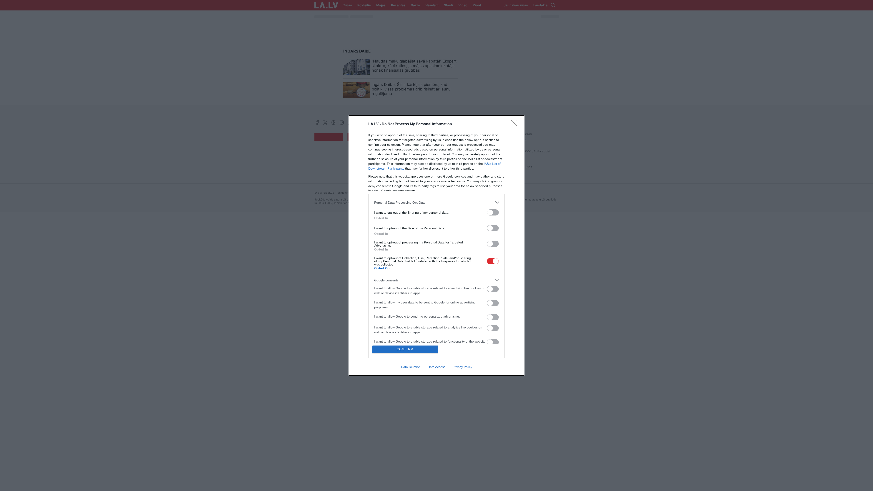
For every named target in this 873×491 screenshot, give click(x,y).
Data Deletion (411, 367)
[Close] (515, 124)
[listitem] (436, 202)
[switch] (493, 212)
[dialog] (436, 245)
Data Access (436, 367)
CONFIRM (405, 349)
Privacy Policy (462, 367)
